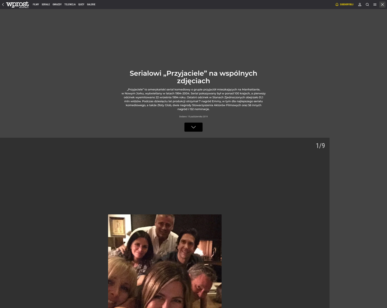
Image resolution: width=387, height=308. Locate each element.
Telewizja (70, 4)
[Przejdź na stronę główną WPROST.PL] (3, 5)
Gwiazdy (57, 4)
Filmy (36, 4)
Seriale (46, 4)
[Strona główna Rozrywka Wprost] (17, 4)
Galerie (91, 4)
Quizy (81, 4)
